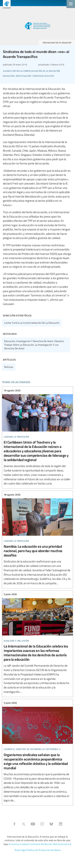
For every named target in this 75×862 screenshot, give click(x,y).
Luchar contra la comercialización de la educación (31, 322)
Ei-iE (5, 4)
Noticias (8, 367)
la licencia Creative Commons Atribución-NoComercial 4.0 (40, 844)
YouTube (33, 824)
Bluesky (51, 824)
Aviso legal (20, 850)
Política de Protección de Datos (44, 850)
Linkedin (60, 824)
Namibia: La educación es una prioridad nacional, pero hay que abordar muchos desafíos (37, 539)
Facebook (14, 824)
